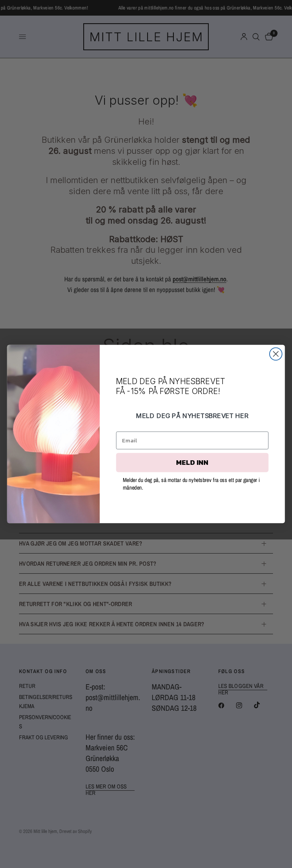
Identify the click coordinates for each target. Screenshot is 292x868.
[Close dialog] (276, 354)
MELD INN (192, 462)
